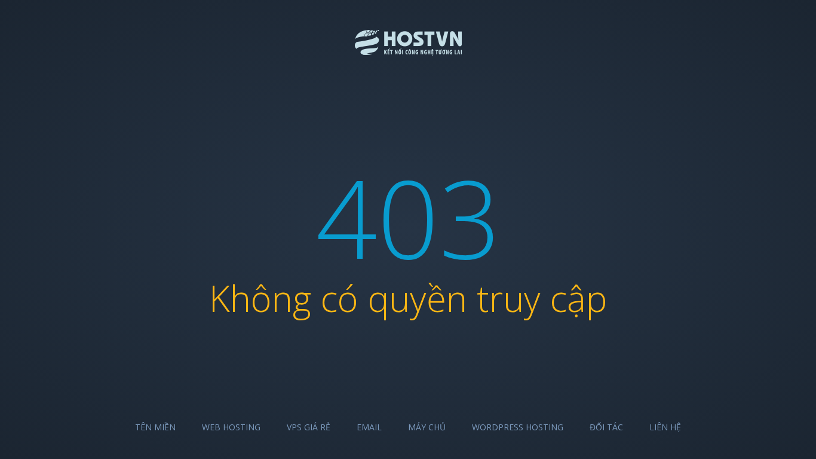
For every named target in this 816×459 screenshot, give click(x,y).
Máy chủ (427, 427)
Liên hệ (665, 427)
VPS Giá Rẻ (308, 427)
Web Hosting (231, 427)
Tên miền (155, 427)
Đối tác (606, 427)
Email (369, 427)
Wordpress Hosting (517, 427)
